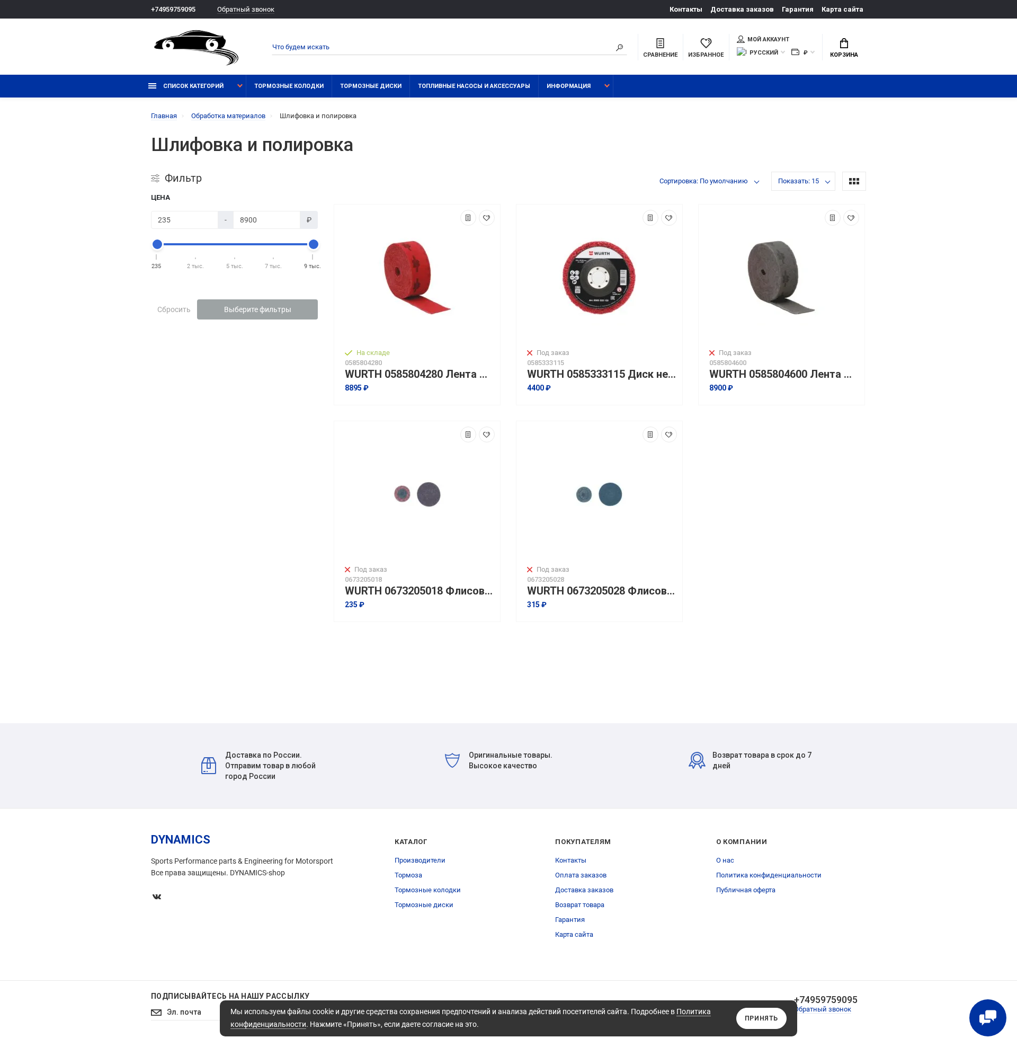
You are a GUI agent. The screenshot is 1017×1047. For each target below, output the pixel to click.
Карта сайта (842, 9)
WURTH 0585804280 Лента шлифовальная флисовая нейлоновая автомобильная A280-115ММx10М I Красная (420, 374)
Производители (420, 860)
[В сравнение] (468, 218)
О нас (725, 860)
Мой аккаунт (768, 39)
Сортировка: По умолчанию (703, 181)
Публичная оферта (745, 890)
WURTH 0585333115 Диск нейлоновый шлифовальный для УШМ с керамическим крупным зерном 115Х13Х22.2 (602, 374)
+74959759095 (173, 9)
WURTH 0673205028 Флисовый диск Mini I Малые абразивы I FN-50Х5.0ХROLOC (602, 591)
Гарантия (798, 9)
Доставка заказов (742, 9)
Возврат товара (579, 905)
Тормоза (408, 875)
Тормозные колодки (289, 86)
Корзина (844, 54)
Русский (764, 52)
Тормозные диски (371, 86)
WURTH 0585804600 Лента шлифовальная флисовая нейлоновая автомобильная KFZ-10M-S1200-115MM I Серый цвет (784, 374)
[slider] (156, 244)
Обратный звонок (245, 9)
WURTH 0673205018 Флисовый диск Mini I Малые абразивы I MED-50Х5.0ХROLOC (420, 591)
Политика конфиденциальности (769, 875)
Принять (761, 1018)
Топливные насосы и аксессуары (474, 86)
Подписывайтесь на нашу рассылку (230, 996)
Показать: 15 (798, 181)
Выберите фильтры (257, 309)
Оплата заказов (580, 875)
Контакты (686, 9)
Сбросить (174, 309)
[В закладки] (487, 218)
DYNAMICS (180, 839)
